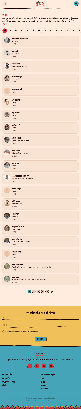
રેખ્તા (42, 378)
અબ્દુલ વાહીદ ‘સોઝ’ (18, 226)
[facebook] (29, 366)
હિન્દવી (42, 382)
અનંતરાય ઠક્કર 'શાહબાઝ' (20, 176)
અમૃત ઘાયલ (15, 277)
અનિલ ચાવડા (16, 201)
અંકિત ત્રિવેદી (16, 64)
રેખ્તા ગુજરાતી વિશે (8, 382)
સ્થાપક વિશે (6, 378)
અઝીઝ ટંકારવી (16, 138)
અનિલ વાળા (15, 214)
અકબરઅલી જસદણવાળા (20, 38)
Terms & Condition (49, 398)
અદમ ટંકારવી (16, 150)
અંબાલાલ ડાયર (16, 252)
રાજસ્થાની (44, 388)
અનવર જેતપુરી (16, 188)
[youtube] (51, 366)
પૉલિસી (21, 331)
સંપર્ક (4, 385)
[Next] (52, 291)
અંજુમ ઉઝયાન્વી (17, 100)
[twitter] (37, 366)
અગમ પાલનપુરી (17, 89)
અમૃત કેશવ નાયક (17, 264)
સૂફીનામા (43, 385)
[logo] (40, 3)
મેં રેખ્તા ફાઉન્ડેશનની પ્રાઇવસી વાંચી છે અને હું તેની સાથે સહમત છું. (21, 331)
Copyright (29, 398)
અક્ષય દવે (15, 51)
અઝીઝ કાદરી (16, 125)
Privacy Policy (37, 398)
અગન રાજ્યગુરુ (17, 76)
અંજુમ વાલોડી (16, 113)
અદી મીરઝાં (15, 163)
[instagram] (44, 366)
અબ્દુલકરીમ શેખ (17, 239)
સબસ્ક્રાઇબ (40, 339)
